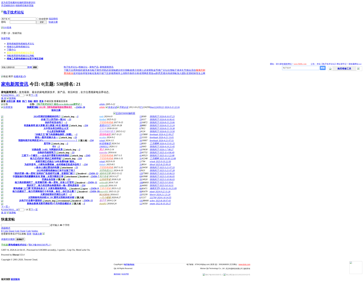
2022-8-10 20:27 (163, 203)
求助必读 (106, 70)
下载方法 (68, 70)
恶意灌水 (162, 73)
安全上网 (200, 73)
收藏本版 (20, 76)
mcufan (102, 137)
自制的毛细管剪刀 (47, 152)
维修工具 (25, 58)
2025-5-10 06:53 (167, 173)
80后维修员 (105, 143)
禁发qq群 (153, 73)
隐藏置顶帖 (32, 107)
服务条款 (117, 274)
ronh (101, 116)
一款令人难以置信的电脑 (46, 167)
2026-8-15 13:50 (167, 131)
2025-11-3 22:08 (166, 155)
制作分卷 (134, 73)
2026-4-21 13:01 (166, 137)
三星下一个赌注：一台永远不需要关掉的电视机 (45, 155)
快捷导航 (5, 38)
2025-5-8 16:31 (166, 185)
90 (140, 191)
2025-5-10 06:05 (167, 176)
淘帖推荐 (20, 55)
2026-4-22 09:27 (166, 134)
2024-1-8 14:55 (164, 197)
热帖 (30, 101)
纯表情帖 (172, 73)
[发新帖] (11, 98)
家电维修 (20, 43)
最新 (18, 101)
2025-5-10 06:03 (167, 179)
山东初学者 (105, 179)
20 (140, 179)
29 (140, 152)
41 (140, 155)
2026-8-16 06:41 (167, 119)
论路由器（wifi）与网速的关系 (47, 149)
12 (140, 203)
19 (140, 194)
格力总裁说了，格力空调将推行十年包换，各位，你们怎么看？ (44, 191)
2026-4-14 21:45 (167, 146)
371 (141, 107)
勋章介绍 (134, 70)
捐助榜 (18, 5)
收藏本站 (14, 2)
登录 (29, 234)
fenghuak (154, 134)
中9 (54, 146)
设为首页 (5, 2)
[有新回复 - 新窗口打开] (2, 117)
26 (140, 167)
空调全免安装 (48, 179)
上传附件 (125, 73)
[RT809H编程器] (124, 113)
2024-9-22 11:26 (162, 191)
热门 (24, 101)
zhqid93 (102, 203)
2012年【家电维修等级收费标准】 (56, 107)
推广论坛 (162, 70)
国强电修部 (105, 134)
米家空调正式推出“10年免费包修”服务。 (56, 161)
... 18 (16, 95)
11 (96, 182)
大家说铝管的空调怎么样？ (54, 194)
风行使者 (103, 176)
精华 (36, 101)
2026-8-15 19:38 (167, 128)
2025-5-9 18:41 (166, 182)
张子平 (102, 200)
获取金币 (153, 70)
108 (141, 182)
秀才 (101, 149)
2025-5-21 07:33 (167, 167)
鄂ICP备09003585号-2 (39, 245)
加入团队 (181, 73)
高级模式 (5, 228)
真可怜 (47, 143)
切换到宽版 (28, 5)
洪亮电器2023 (106, 170)
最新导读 (20, 52)
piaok (152, 191)
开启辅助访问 (8, 5)
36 (140, 185)
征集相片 (96, 73)
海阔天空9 (155, 188)
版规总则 (200, 70)
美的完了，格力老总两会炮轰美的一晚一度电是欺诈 (53, 185)
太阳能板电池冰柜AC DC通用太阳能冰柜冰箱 (51, 197)
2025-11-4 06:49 (166, 152)
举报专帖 (87, 73)
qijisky (102, 104)
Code (28, 231)
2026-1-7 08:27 (166, 149)
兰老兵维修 (105, 188)
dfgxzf (152, 164)
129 (141, 173)
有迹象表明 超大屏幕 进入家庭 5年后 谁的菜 (46, 125)
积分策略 (125, 70)
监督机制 (191, 73)
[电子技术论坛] (12, 12)
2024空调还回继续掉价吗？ (47, 116)
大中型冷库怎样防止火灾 (56, 128)
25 (140, 119)
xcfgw (152, 200)
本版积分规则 (8, 239)
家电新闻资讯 (106, 67)
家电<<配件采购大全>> (46, 137)
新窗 (3, 101)
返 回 (3, 98)
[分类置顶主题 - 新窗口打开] (7, 107)
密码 (3, 22)
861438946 (104, 194)
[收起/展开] (7, 76)
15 (140, 116)
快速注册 (53, 22)
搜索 (29, 67)
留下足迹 (106, 73)
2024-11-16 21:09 (169, 188)
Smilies (34, 231)
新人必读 (144, 70)
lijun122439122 (157, 107)
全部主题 (10, 101)
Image (12, 231)
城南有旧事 (105, 173)
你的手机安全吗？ (54, 122)
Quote (22, 231)
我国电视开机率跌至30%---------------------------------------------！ (48, 140)
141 (141, 200)
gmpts (152, 203)
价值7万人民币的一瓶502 (53, 119)
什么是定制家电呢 (56, 131)
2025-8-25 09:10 (163, 164)
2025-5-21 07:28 (167, 170)
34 (140, 140)
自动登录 (43, 19)
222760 (153, 197)
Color (5, 231)
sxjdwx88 (103, 182)
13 (140, 134)
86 (140, 188)
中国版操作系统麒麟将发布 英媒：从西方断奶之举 (38, 176)
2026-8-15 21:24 (167, 125)
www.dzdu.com (244, 264)
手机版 (4, 245)
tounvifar (103, 152)
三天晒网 (154, 143)
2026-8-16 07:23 (167, 116)
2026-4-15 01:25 (167, 143)
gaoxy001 (103, 191)
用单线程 (77, 70)
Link (17, 231)
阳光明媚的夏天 (107, 131)
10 (12, 95)
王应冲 (102, 128)
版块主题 (56, 110)
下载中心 (11, 49)
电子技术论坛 (70, 67)
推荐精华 (115, 73)
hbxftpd (102, 119)
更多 (41, 101)
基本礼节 (181, 70)
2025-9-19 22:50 (163, 161)
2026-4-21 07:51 (166, 140)
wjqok (102, 140)
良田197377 (105, 125)
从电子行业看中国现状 (30, 200)
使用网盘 (144, 73)
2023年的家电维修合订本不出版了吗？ (56, 170)
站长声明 (125, 274)
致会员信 (191, 70)
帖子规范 (96, 70)
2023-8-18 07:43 (163, 200)
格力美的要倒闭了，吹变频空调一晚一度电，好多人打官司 (44, 182)
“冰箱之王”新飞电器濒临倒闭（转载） (54, 134)
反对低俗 (77, 73)
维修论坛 (18, 46)
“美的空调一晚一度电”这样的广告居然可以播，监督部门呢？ (44, 173)
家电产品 (94, 67)
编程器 (22, 2)
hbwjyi (153, 194)
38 (84, 107)
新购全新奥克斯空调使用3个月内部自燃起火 (49, 203)
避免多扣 (87, 70)
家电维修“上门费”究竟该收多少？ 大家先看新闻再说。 (41, 188)
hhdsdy (102, 164)
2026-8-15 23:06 (167, 122)
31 (140, 158)
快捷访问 (30, 2)
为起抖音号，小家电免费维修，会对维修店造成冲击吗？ (52, 164)
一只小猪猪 (105, 197)
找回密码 (53, 19)
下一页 (34, 95)
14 (140, 146)
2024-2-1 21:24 (163, 194)
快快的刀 (154, 116)
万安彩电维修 (106, 122)
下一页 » (5, 206)
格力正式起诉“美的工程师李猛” (46, 158)
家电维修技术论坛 (17, 245)
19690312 (103, 146)
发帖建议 (115, 70)
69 (140, 176)
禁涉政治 (68, 73)
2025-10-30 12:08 (167, 158)
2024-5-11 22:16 (172, 107)
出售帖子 (172, 70)
